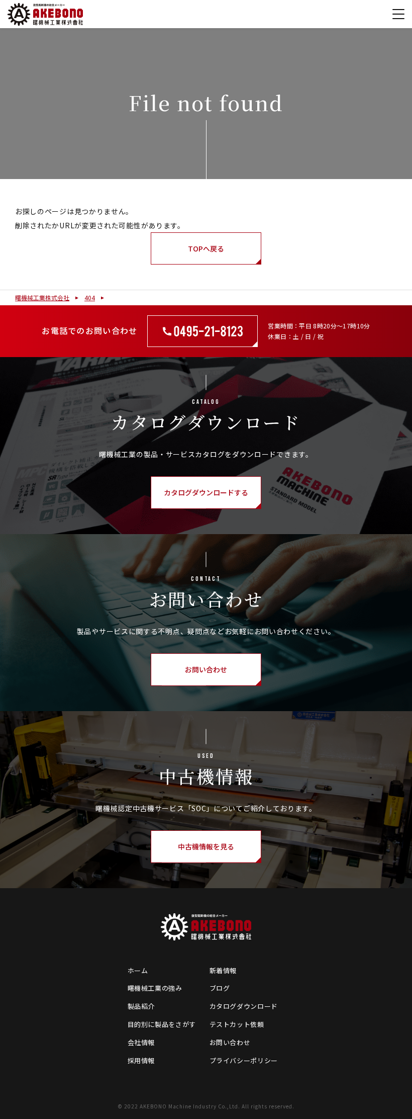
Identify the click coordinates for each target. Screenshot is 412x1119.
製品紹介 (141, 1006)
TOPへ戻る (206, 248)
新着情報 (223, 970)
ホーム (138, 970)
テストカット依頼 (237, 1024)
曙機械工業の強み (155, 988)
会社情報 (141, 1042)
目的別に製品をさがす (162, 1024)
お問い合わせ (230, 1042)
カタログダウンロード (244, 1006)
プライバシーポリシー (244, 1060)
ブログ (220, 988)
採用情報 (141, 1060)
